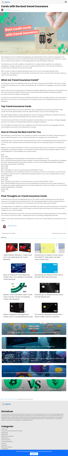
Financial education (6, 439)
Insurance (3, 443)
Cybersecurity (4, 432)
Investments (4, 445)
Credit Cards (4, 429)
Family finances (5, 438)
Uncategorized (4, 448)
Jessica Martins (7, 9)
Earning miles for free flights (9, 233)
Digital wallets (4, 434)
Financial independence (7, 441)
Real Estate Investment (6, 447)
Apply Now (34, 453)
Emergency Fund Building (7, 436)
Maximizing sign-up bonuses (59, 233)
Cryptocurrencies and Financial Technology (11, 431)
